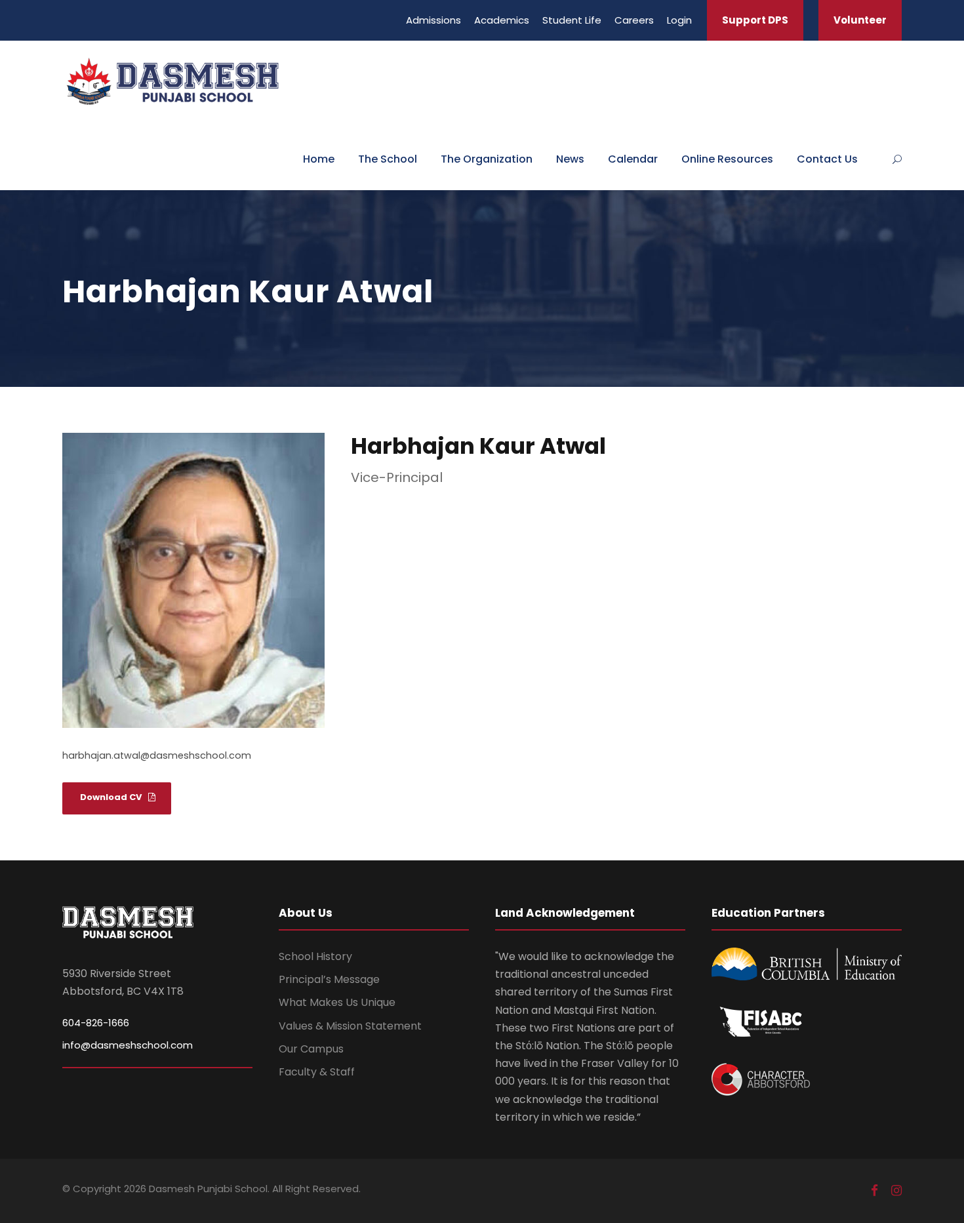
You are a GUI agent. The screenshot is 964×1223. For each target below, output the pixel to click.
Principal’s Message (329, 979)
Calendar (633, 159)
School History (315, 956)
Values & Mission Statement (350, 1025)
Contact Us (827, 159)
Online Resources (727, 159)
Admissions (433, 20)
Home (318, 159)
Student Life (571, 20)
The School (387, 159)
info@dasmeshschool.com (127, 1045)
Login (679, 20)
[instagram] (896, 1190)
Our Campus (311, 1048)
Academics (501, 20)
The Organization (486, 159)
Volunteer (860, 20)
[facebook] (874, 1190)
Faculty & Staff (317, 1071)
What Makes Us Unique (337, 1002)
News (570, 159)
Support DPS (755, 20)
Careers (634, 20)
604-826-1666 (95, 1023)
